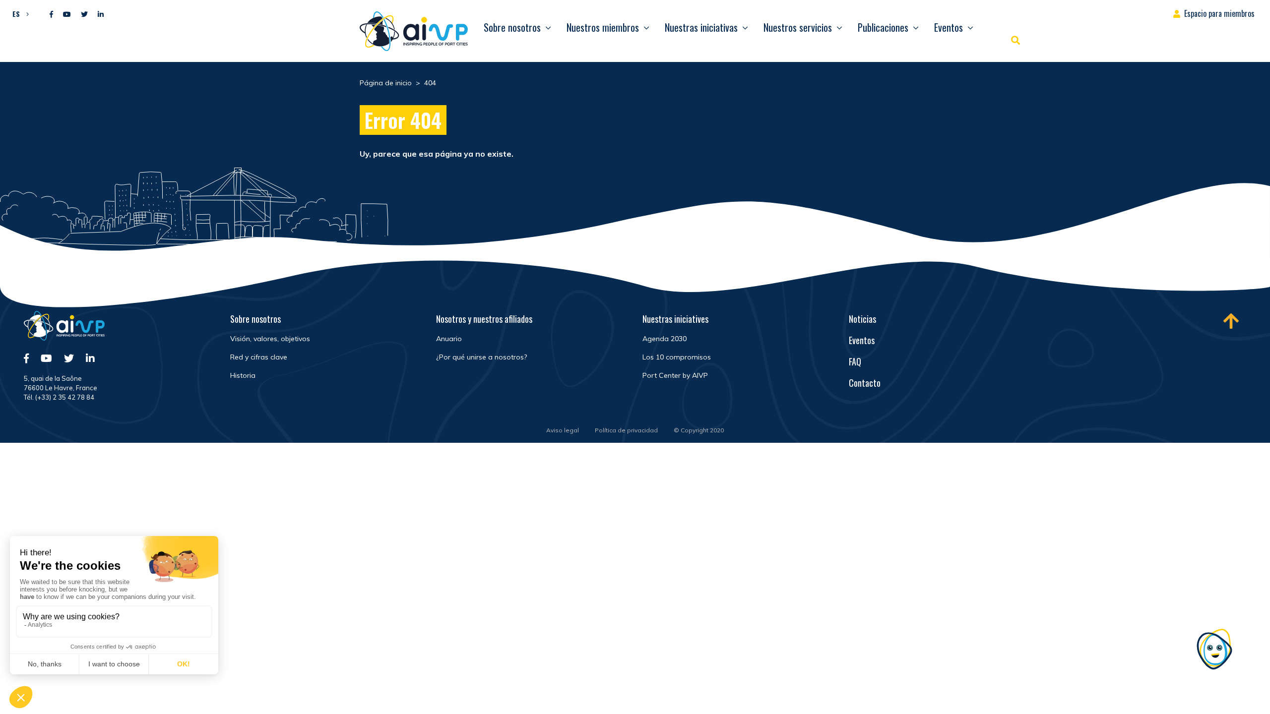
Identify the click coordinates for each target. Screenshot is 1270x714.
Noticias (862, 318)
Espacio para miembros (1219, 13)
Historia (242, 375)
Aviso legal (562, 430)
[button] (18, 13)
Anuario (449, 338)
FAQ (855, 361)
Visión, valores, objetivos (270, 338)
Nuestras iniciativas (701, 27)
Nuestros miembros (603, 27)
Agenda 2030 (664, 338)
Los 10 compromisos (676, 357)
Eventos (948, 27)
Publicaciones (883, 27)
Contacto (865, 382)
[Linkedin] (101, 14)
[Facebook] (51, 14)
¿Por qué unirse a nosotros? (481, 357)
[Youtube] (67, 14)
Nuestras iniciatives (675, 318)
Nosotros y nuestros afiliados (484, 318)
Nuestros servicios (797, 27)
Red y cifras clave (258, 357)
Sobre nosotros (512, 27)
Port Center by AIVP (675, 375)
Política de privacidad (626, 430)
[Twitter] (84, 14)
